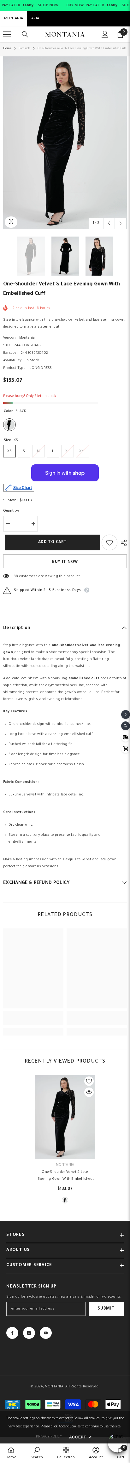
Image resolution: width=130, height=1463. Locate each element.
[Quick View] (89, 1092)
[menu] (7, 34)
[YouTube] (46, 1333)
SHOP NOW (48, 6)
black (65, 1200)
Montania (27, 338)
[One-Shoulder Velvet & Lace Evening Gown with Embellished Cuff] (65, 1117)
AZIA (35, 19)
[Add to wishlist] (109, 542)
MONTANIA (13, 19)
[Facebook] (12, 1333)
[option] (65, 142)
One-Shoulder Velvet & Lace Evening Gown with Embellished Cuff (65, 1176)
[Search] (25, 34)
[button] (109, 223)
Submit (106, 1309)
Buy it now (65, 562)
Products (25, 48)
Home (7, 48)
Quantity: (11, 511)
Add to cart (51, 542)
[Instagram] (29, 1333)
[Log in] (105, 34)
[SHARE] (122, 542)
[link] (33, 1021)
